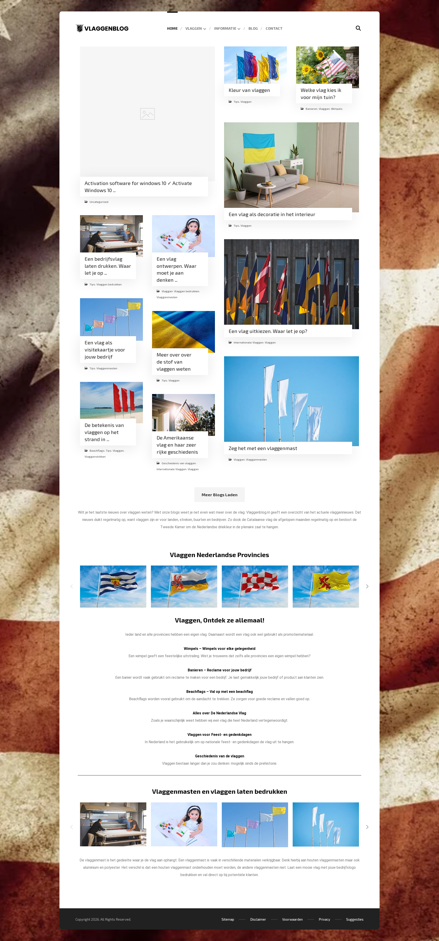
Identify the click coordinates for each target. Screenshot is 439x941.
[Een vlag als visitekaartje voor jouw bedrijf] (111, 319)
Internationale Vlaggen (248, 342)
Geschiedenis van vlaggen (179, 462)
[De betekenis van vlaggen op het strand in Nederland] (111, 402)
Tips (236, 101)
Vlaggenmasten (167, 297)
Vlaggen (246, 101)
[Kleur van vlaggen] (255, 67)
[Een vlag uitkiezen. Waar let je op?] (291, 284)
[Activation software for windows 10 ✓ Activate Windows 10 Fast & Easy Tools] (147, 113)
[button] (358, 28)
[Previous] (72, 586)
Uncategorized (99, 201)
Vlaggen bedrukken (109, 284)
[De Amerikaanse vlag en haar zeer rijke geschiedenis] (183, 415)
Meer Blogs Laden (220, 494)
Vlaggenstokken (95, 456)
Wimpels (337, 108)
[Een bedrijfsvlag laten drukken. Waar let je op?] (111, 236)
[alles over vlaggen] (102, 28)
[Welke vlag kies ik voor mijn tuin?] (327, 67)
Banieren (311, 108)
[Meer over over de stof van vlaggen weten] (183, 332)
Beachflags (97, 450)
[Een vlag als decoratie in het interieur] (291, 167)
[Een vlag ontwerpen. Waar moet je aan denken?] (183, 236)
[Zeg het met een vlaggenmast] (291, 401)
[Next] (367, 586)
